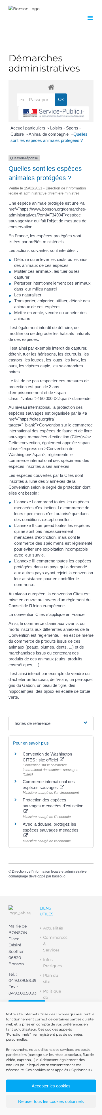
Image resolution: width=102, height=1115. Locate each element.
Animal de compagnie (49, 134)
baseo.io (58, 876)
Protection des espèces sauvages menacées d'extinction (53, 802)
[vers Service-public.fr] (53, 113)
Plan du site (50, 978)
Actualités (51, 928)
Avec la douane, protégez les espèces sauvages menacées (50, 827)
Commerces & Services (51, 944)
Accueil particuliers (28, 128)
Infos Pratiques (51, 962)
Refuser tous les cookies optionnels (51, 1101)
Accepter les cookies (51, 1085)
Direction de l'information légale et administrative (49, 871)
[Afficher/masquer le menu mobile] (91, 18)
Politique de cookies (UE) (51, 1001)
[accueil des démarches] (51, 87)
